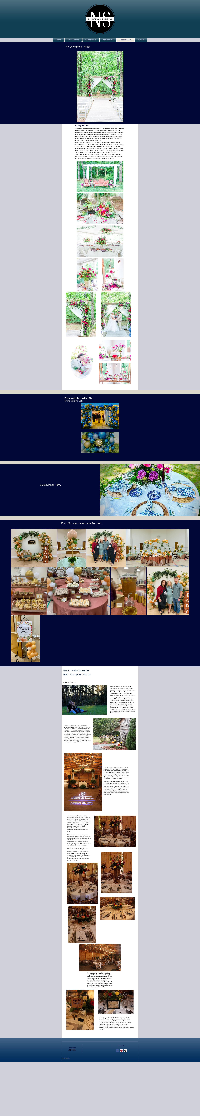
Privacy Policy (66, 1058)
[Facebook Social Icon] (117, 1050)
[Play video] (100, 443)
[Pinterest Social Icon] (121, 1050)
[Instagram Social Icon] (125, 1050)
